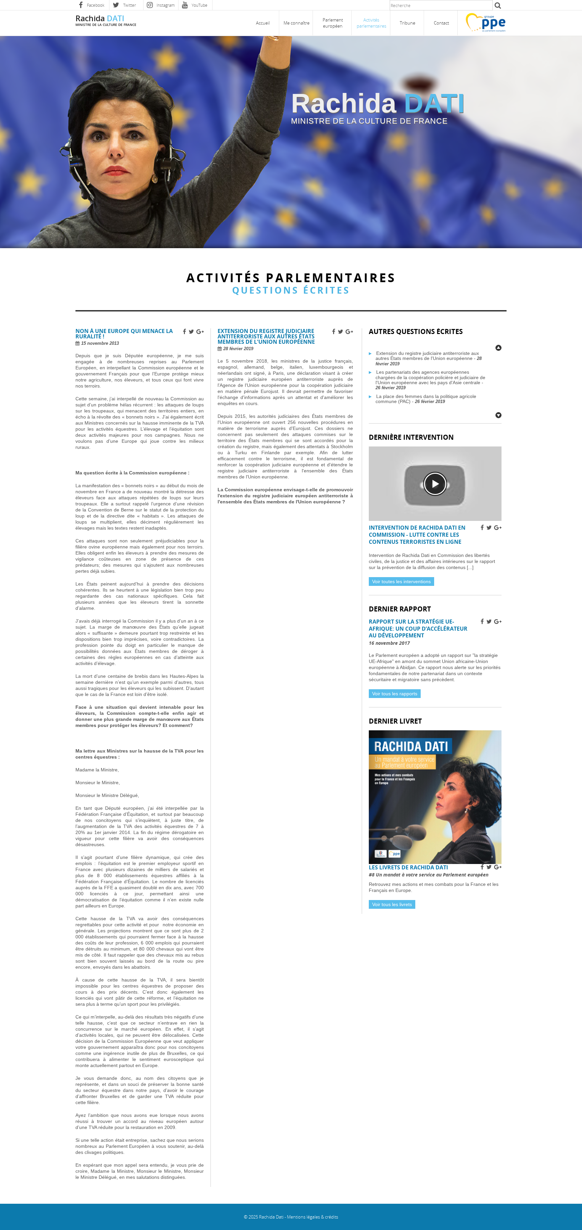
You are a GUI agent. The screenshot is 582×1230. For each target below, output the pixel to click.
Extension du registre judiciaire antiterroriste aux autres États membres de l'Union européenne (427, 356)
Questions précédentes (498, 348)
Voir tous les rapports (394, 693)
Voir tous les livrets (392, 904)
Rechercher (497, 5)
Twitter (129, 5)
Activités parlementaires (371, 23)
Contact (441, 23)
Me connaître (297, 23)
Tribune (407, 23)
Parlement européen (333, 23)
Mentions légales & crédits (312, 1217)
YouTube (199, 5)
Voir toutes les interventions (401, 581)
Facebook (95, 5)
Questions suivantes (498, 415)
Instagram (165, 5)
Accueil (263, 23)
